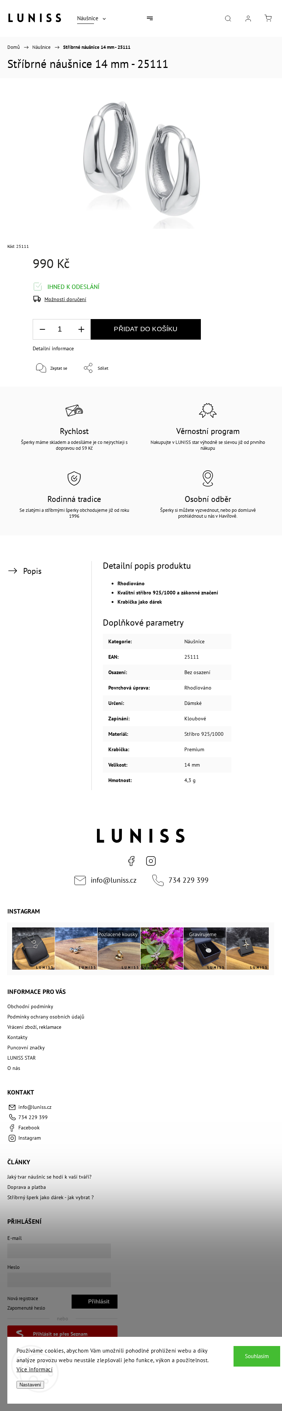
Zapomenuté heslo (26, 1308)
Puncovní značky (26, 1047)
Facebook (131, 861)
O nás (13, 1068)
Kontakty (17, 1037)
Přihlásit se (98, 1303)
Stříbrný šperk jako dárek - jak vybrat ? (50, 1197)
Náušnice (194, 641)
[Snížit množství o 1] (42, 329)
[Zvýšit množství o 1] (81, 329)
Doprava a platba (26, 1187)
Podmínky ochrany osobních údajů (45, 1016)
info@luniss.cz (114, 879)
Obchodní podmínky (30, 1006)
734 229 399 (189, 879)
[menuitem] (91, 18)
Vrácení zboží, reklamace (34, 1027)
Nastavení (30, 1385)
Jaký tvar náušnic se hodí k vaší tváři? (49, 1176)
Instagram (150, 861)
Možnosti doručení (65, 299)
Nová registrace (22, 1298)
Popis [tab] (32, 570)
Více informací (35, 1369)
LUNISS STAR (21, 1057)
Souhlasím (257, 1356)
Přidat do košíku (145, 329)
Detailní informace (53, 348)
